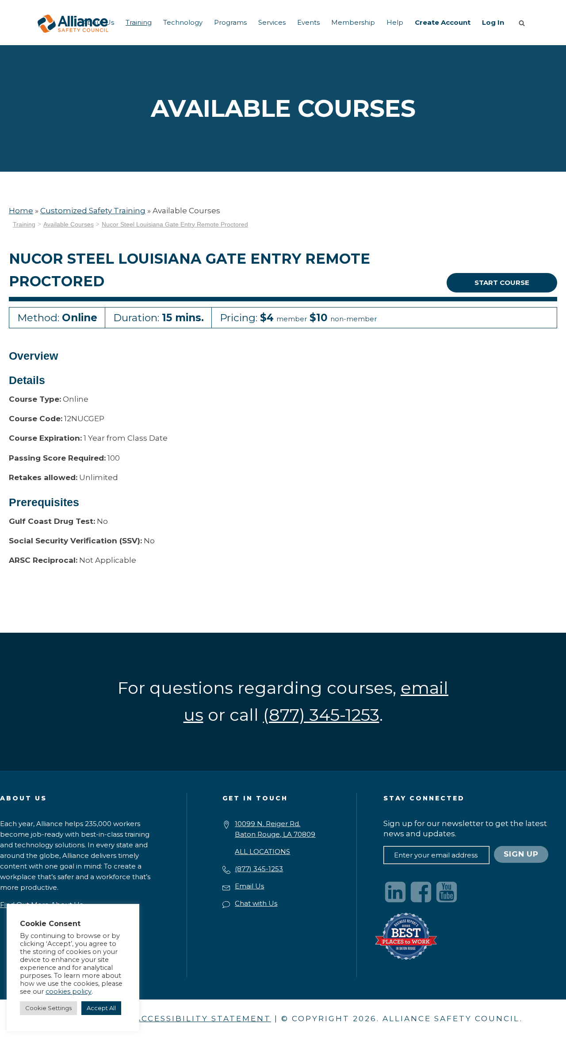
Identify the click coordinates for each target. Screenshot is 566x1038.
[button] (523, 22)
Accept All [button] (101, 1007)
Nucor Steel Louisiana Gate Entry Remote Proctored (175, 224)
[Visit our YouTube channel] (447, 892)
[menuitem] (98, 22)
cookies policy (69, 992)
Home (21, 210)
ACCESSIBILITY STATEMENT (203, 1018)
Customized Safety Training (92, 210)
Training (139, 22)
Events (308, 22)
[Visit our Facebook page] (421, 892)
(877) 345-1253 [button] (321, 714)
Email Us (249, 886)
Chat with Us (256, 903)
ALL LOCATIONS (262, 851)
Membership (353, 22)
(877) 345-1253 (259, 869)
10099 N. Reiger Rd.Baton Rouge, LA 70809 (275, 828)
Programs (230, 22)
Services (272, 22)
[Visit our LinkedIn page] (395, 892)
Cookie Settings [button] (48, 1007)
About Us (98, 22)
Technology (183, 22)
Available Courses (68, 224)
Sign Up (521, 854)
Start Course (501, 282)
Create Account (442, 22)
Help (394, 22)
